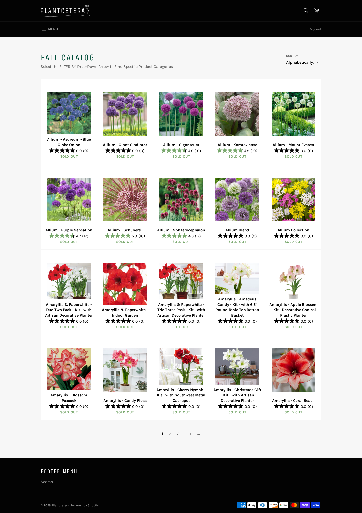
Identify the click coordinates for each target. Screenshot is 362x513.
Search (47, 481)
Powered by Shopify (84, 505)
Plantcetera (60, 505)
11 (189, 433)
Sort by (292, 56)
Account (315, 29)
